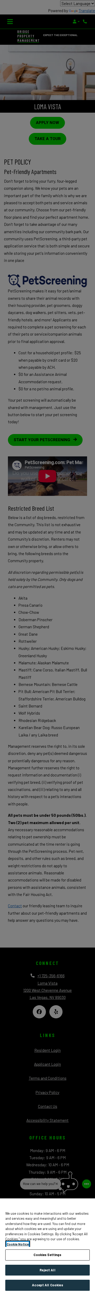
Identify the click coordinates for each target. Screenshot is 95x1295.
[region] (47, 1246)
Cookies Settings (47, 1255)
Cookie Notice (18, 1244)
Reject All (47, 1270)
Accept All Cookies (47, 1285)
